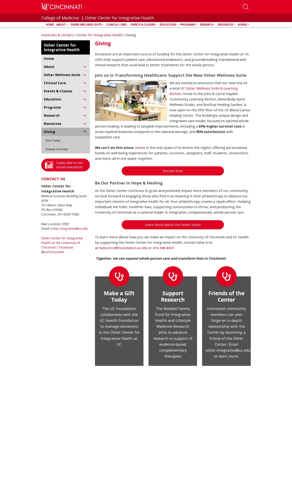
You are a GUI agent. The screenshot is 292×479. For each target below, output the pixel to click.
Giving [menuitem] (49, 131)
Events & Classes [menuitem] (58, 91)
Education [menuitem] (52, 99)
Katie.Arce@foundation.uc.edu (123, 248)
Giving (242, 24)
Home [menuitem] (49, 58)
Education (168, 24)
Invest (140, 147)
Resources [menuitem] (52, 123)
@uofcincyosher (52, 252)
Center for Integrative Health (100, 35)
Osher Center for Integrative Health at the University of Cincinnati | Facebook (62, 242)
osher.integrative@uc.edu (69, 228)
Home (50, 24)
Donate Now (173, 171)
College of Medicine (60, 18)
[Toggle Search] (246, 7)
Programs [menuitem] (52, 107)
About (61, 24)
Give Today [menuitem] (52, 140)
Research (206, 24)
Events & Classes (143, 24)
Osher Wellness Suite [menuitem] (62, 74)
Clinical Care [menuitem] (55, 83)
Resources (225, 24)
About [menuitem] (49, 66)
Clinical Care (116, 24)
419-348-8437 (163, 248)
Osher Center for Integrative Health (119, 18)
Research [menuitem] (52, 115)
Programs (187, 24)
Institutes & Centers (57, 35)
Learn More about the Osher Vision (173, 224)
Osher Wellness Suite (86, 24)
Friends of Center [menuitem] (56, 149)
